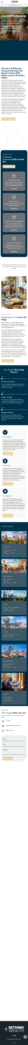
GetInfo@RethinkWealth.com (13, 725)
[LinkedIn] (13, 1035)
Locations (8, 721)
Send (5, 758)
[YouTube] (15, 1035)
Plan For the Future (8, 119)
